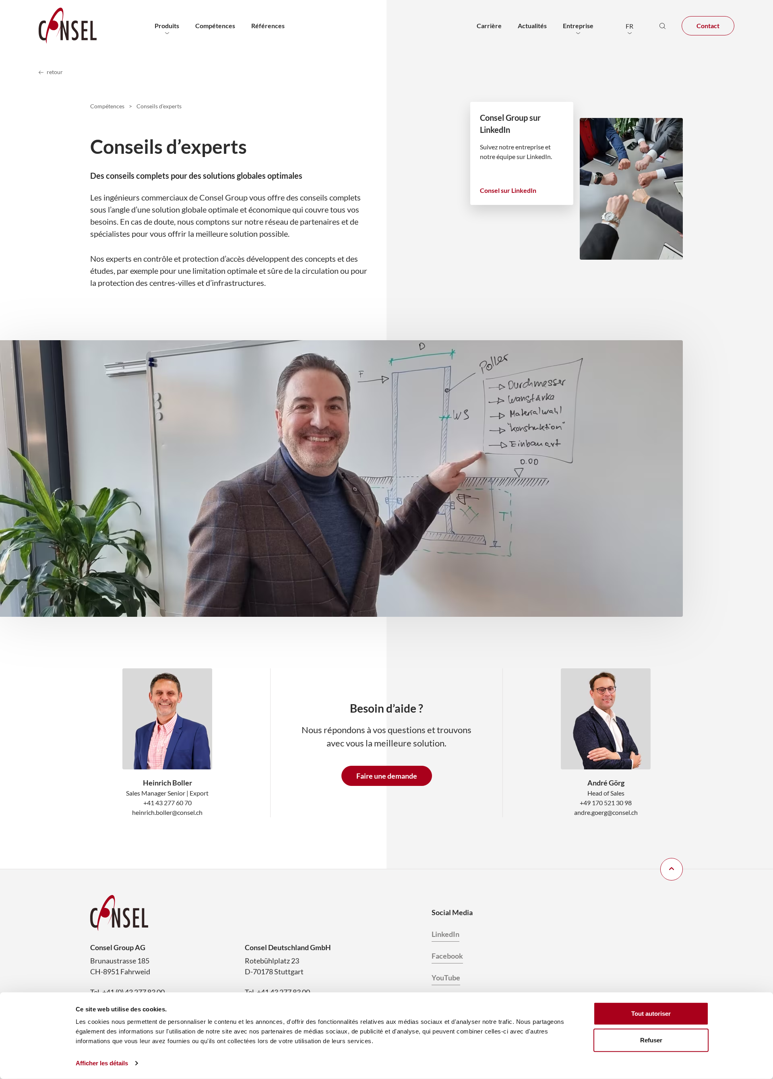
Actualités (532, 25)
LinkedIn (445, 934)
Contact (708, 25)
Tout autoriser (651, 1013)
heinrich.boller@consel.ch (167, 812)
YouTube (446, 977)
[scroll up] (671, 869)
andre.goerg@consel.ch (606, 812)
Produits (167, 25)
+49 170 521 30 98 (606, 802)
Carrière (489, 25)
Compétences (215, 25)
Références (268, 25)
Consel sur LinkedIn (508, 190)
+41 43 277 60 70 (167, 802)
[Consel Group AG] (68, 26)
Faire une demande (386, 775)
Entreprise (578, 25)
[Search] (662, 26)
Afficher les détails (102, 1063)
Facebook (447, 955)
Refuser (651, 1039)
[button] (629, 25)
